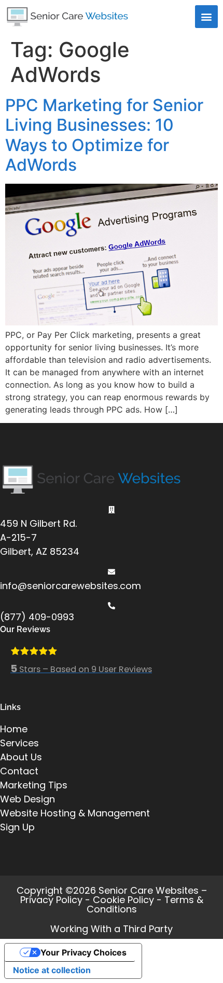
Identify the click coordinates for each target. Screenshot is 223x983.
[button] (206, 16)
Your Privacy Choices (83, 952)
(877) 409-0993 (37, 616)
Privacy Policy (51, 899)
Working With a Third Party (111, 928)
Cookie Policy (123, 899)
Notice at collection (52, 970)
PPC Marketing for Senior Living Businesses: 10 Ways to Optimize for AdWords (104, 135)
